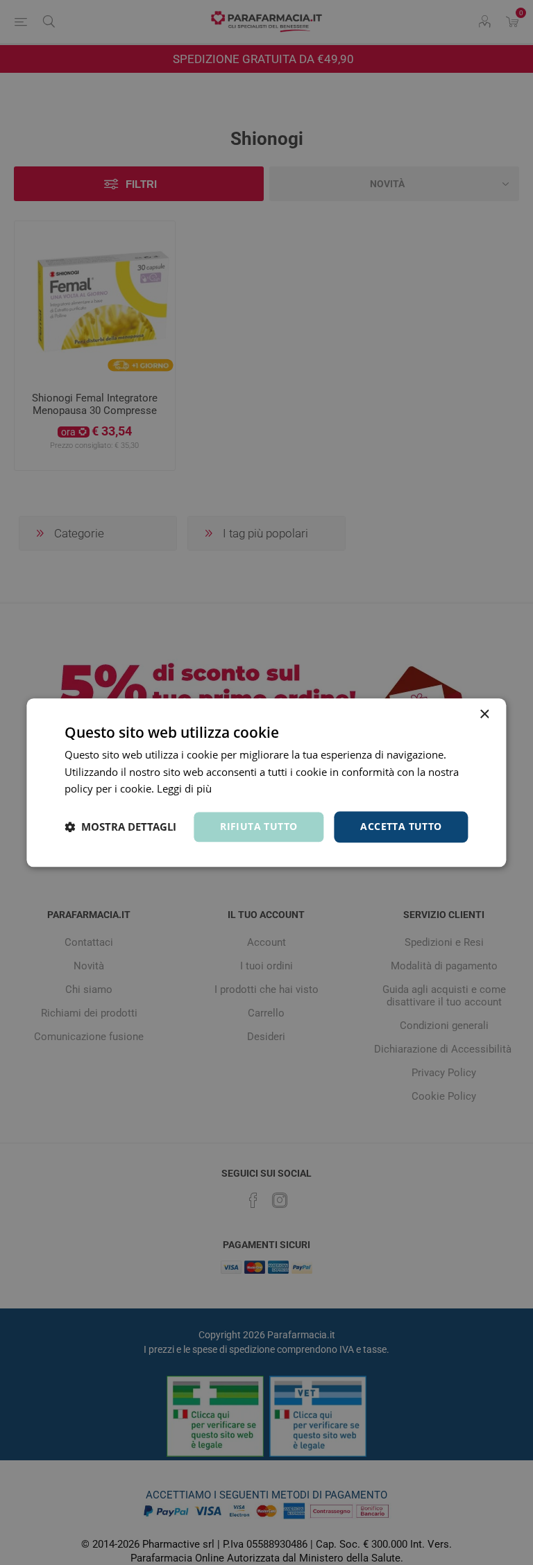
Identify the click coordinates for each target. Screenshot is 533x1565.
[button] (120, 827)
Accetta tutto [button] (400, 826)
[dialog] (266, 782)
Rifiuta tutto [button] (258, 826)
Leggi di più (184, 789)
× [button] (484, 714)
